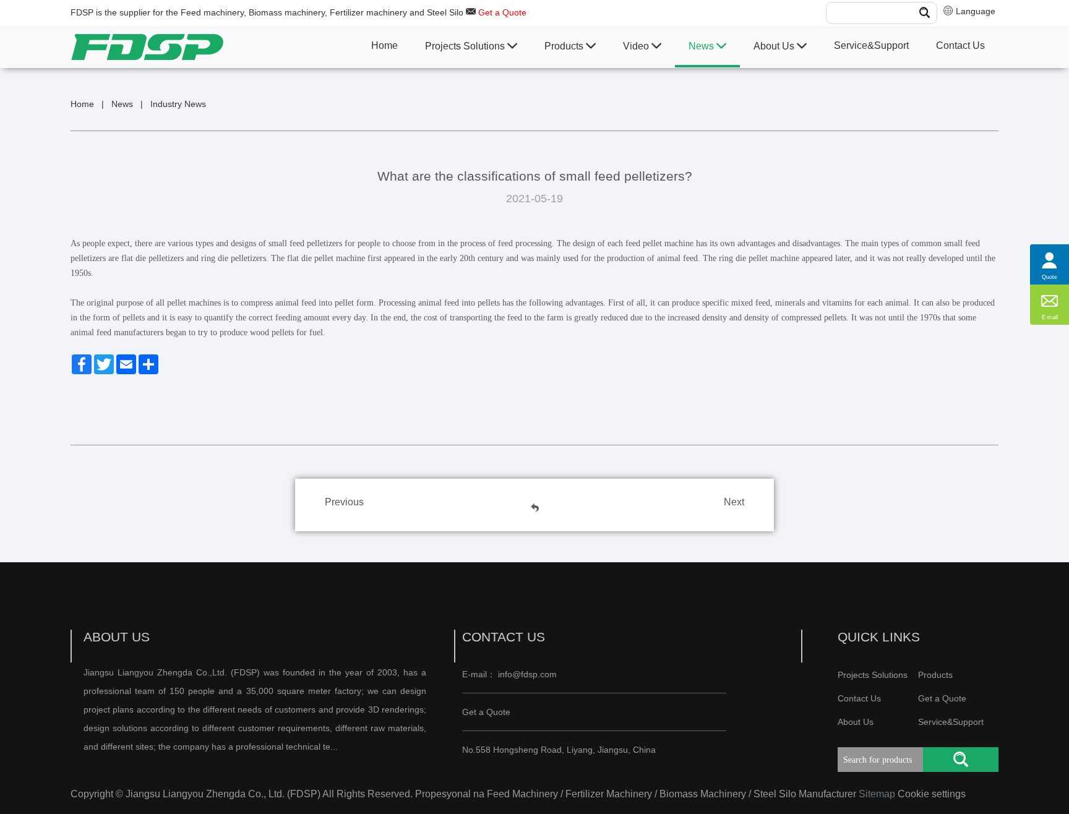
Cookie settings (932, 794)
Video (637, 46)
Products (565, 46)
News (702, 46)
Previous (344, 502)
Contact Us (960, 45)
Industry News (178, 104)
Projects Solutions (466, 46)
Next (734, 502)
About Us (775, 46)
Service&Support (871, 45)
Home (384, 45)
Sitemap (877, 794)
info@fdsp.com (527, 674)
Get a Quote (502, 12)
